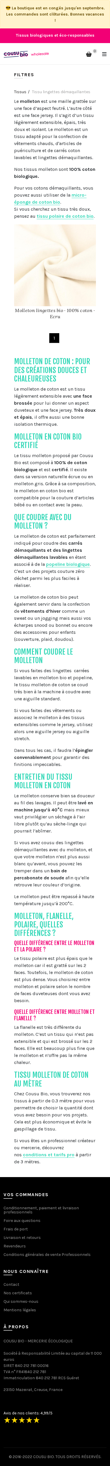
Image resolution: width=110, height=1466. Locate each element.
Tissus (20, 91)
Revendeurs (15, 1246)
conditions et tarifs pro (49, 1154)
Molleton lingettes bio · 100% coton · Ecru (55, 313)
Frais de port (16, 1229)
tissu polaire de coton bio (65, 216)
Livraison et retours (22, 1237)
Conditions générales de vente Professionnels (47, 1254)
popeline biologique (68, 564)
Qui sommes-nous (21, 1301)
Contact (11, 1284)
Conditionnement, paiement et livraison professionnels (41, 1210)
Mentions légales (20, 1309)
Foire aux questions (22, 1220)
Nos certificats (18, 1292)
